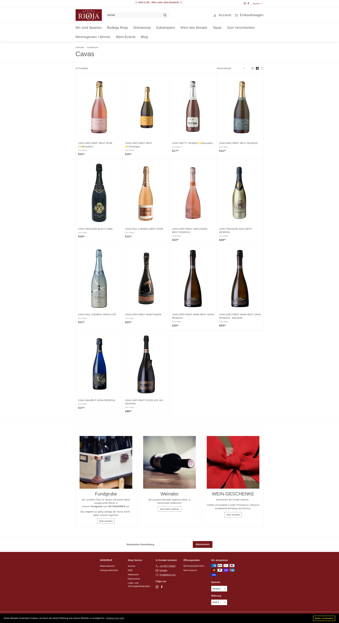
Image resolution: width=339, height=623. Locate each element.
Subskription (165, 27)
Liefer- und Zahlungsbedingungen (139, 584)
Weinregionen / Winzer (93, 37)
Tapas (217, 27)
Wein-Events (126, 37)
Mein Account (190, 570)
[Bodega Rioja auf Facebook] (161, 586)
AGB (130, 570)
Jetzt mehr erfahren (169, 509)
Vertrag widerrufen (109, 570)
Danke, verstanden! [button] (324, 618)
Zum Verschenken (241, 27)
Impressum (133, 574)
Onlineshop (142, 27)
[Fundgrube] (106, 462)
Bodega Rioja (117, 27)
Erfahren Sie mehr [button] (115, 618)
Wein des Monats (193, 27)
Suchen (131, 566)
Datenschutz (134, 579)
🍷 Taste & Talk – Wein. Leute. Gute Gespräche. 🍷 (158, 2)
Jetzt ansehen (106, 521)
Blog (144, 37)
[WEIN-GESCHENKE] (233, 462)
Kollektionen (92, 47)
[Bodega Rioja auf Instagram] (157, 586)
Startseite (79, 47)
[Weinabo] (169, 462)
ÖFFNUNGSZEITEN (193, 566)
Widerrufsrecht (107, 566)
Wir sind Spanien (88, 27)
